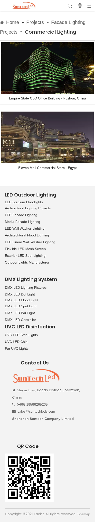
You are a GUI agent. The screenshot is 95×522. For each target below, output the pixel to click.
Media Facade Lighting (22, 222)
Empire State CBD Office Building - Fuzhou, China (47, 98)
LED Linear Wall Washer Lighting (30, 242)
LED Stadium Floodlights (24, 202)
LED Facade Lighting (21, 215)
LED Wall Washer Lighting (25, 228)
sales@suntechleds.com (36, 411)
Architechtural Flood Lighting (27, 235)
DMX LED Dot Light (20, 294)
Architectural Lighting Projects (28, 208)
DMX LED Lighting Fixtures (26, 287)
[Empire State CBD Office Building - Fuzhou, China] (47, 68)
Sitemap (83, 514)
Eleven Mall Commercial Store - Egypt (47, 168)
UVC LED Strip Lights (21, 335)
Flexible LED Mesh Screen (25, 249)
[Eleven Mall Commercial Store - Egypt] (47, 137)
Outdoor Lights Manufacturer (27, 262)
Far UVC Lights (16, 348)
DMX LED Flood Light (21, 300)
